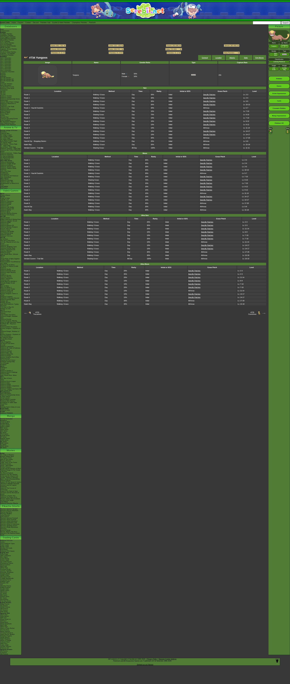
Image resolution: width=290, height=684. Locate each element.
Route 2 (27, 111)
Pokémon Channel (6, 351)
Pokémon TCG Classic (7, 551)
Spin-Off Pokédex (5, 78)
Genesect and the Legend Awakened (8, 485)
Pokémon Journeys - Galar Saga (10, 148)
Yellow (2, 380)
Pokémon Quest (5, 252)
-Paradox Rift (4, 583)
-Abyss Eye (3, 614)
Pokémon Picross (5, 275)
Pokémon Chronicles (6, 154)
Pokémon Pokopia (5, 203)
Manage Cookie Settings (168, 659)
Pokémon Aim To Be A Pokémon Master (10, 150)
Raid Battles (4, 549)
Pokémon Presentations (7, 109)
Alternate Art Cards (6, 548)
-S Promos (3, 652)
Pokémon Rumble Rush (7, 248)
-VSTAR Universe (5, 646)
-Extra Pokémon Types (7, 543)
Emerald (2, 345)
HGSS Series (4, 440)
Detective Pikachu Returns (8, 213)
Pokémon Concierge (6, 180)
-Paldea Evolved (5, 587)
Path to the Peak (5, 171)
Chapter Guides (5, 425)
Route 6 (27, 131)
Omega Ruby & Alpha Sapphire (10, 259)
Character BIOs (5, 422)
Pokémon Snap (5, 383)
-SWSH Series (4, 590)
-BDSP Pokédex (5, 47)
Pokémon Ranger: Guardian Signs (9, 317)
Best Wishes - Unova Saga (8, 144)
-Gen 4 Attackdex (5, 62)
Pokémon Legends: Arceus (8, 221)
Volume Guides (5, 426)
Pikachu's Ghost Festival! (8, 519)
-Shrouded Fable (5, 577)
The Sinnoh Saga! (5, 142)
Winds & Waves (5, 195)
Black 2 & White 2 (5, 287)
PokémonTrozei (5, 358)
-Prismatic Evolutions (6, 572)
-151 (1, 584)
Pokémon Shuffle (5, 269)
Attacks (232, 58)
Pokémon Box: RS (6, 352)
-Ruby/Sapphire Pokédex (8, 37)
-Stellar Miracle (5, 637)
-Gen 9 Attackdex (5, 70)
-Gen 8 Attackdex (5, 68)
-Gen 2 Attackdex (5, 59)
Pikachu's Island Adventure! (9, 521)
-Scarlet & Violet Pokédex (8, 52)
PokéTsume (4, 188)
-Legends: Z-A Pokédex (7, 53)
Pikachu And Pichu (6, 512)
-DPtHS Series (4, 596)
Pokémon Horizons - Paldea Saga (10, 153)
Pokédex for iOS (5, 308)
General (205, 58)
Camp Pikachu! (5, 515)
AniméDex (3, 132)
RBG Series (4, 428)
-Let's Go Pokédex (6, 44)
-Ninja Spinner (4, 616)
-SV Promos (4, 605)
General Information (6, 419)
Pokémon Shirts (5, 112)
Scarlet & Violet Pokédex (61, 22)
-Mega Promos (4, 604)
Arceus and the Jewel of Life (9, 476)
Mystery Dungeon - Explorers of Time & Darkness (10, 335)
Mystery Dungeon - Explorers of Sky (10, 329)
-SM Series (3, 592)
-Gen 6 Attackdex (5, 65)
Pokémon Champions (7, 201)
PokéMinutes (4, 173)
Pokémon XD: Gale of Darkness (10, 348)
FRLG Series (4, 434)
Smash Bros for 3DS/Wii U (8, 281)
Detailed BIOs (4, 423)
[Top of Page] (277, 661)
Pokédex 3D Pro (5, 302)
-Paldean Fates (5, 581)
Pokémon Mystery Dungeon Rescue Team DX (9, 227)
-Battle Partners (5, 631)
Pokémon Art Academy (7, 265)
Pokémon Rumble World (7, 271)
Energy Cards (4, 546)
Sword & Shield (5, 218)
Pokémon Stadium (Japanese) (9, 386)
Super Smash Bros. (6, 390)
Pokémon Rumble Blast (7, 299)
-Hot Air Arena (4, 630)
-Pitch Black (4, 557)
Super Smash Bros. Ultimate (9, 254)
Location (218, 58)
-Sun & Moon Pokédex (7, 43)
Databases (11, 26)
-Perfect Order (4, 560)
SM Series (3, 447)
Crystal (2, 369)
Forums (20, 22)
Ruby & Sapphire (5, 342)
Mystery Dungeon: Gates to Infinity (9, 294)
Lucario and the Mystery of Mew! (10, 468)
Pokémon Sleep (5, 212)
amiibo (2, 405)
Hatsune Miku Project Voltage (9, 102)
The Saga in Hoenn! (6, 139)
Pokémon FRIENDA (6, 413)
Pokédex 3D (4, 301)
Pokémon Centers (5, 97)
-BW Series (3, 595)
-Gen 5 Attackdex (5, 64)
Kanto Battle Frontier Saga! (8, 141)
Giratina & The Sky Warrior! (9, 474)
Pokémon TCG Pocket (7, 215)
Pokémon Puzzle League (8, 381)
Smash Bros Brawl (6, 339)
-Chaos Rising (4, 558)
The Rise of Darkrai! (6, 473)
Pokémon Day (4, 108)
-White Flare (4, 568)
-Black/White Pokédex (7, 40)
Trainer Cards (4, 545)
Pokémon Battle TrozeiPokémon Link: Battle (10, 262)
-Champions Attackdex (7, 71)
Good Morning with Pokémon (9, 176)
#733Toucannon (37, 313)
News (2, 29)
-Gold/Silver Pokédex (6, 35)
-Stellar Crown (4, 575)
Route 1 (27, 94)
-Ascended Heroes (6, 561)
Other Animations (5, 177)
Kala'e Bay (28, 144)
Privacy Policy (152, 659)
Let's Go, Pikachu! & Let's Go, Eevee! (9, 242)
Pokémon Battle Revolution (8, 327)
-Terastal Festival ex (6, 633)
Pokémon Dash (5, 349)
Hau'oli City (28, 206)
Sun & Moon (4, 239)
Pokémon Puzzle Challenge (8, 372)
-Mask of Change (5, 640)
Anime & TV (11, 127)
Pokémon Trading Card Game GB (10, 389)
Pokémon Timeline (6, 96)
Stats (246, 58)
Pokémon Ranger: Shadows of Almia (9, 332)
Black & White (4, 286)
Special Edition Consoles (8, 399)
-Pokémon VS (4, 648)
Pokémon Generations (7, 162)
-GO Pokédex (4, 50)
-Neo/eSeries (4, 599)
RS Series (3, 432)
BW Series (3, 441)
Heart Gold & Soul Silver (7, 315)
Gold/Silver (3, 367)
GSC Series (4, 431)
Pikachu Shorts (11, 506)
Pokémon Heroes (5, 464)
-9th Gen (3, 91)
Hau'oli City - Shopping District (35, 141)
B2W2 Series (4, 443)
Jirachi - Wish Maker (6, 465)
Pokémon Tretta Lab (6, 290)
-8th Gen (3, 93)
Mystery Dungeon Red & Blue (9, 357)
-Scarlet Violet (4, 589)
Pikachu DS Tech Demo (7, 360)
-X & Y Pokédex (5, 41)
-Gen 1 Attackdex (5, 58)
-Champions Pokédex (7, 55)
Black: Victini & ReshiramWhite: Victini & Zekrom (10, 479)
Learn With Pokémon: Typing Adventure (9, 304)
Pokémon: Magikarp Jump (8, 246)
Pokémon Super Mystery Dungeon (8, 273)
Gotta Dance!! (4, 516)
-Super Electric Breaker (7, 634)
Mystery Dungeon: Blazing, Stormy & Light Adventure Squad (10, 321)
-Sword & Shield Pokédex (8, 46)
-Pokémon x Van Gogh (7, 106)
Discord (36, 22)
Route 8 (27, 138)
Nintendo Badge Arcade (7, 283)
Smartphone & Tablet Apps (8, 402)
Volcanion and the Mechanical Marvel (9, 493)
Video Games (10, 190)
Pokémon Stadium (6, 387)
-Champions (4, 90)
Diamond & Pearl (5, 311)
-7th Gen (3, 94)
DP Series (3, 437)
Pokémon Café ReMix (7, 207)
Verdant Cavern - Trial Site (33, 148)
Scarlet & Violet (5, 198)
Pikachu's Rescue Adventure (9, 510)
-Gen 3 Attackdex (5, 61)
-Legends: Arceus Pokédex (8, 49)
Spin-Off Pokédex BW (7, 81)
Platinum (3, 313)
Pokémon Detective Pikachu (9, 503)
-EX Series (3, 598)
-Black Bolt (3, 566)
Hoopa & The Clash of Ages (9, 491)
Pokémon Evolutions (6, 165)
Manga (11, 416)
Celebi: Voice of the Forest (8, 462)
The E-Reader (4, 363)
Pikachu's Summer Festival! (9, 518)
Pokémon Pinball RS (6, 354)
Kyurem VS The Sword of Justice (10, 482)
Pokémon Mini (4, 374)
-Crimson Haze (5, 642)
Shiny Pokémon (5, 159)
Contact (28, 22)
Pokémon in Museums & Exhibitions (8, 104)
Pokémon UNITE (5, 210)
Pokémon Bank (5, 260)
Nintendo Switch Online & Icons (10, 407)
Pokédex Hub (45, 22)
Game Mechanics (5, 85)
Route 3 (27, 121)
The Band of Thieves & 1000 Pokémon (9, 267)
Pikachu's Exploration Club (8, 522)
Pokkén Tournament (6, 278)
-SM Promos (4, 608)
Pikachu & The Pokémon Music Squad (10, 534)
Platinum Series (5, 438)
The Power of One (6, 458)
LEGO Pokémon (5, 111)
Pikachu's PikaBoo (6, 513)
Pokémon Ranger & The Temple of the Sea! (10, 470)
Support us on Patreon (145, 664)
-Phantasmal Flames (6, 563)
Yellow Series (4, 429)
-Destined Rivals (5, 569)
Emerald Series (5, 435)
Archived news (4, 31)
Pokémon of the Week (7, 88)
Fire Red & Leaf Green (7, 343)
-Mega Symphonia (5, 624)
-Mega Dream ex (5, 619)
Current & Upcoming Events (9, 118)
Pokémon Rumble (5, 319)
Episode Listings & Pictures (8, 130)
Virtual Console (5, 398)
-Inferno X (3, 621)
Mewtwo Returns (5, 461)
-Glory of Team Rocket (7, 628)
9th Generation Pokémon (8, 121)
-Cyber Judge (4, 645)
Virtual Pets (3, 404)
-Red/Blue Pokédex (6, 34)
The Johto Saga (5, 138)
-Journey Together (5, 571)
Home (13, 22)
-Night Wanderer (5, 639)
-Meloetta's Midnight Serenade (9, 483)
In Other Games (5, 396)
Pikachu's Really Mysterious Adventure (9, 527)
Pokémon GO (4, 206)
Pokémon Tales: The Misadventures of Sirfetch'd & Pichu (9, 183)
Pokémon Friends (5, 204)
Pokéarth (92, 22)
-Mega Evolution (5, 565)
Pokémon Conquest (6, 296)
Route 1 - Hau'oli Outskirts (33, 108)
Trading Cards (11, 537)
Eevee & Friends (5, 530)
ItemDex (3, 73)
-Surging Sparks (5, 574)
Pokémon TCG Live (6, 236)
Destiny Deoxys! (5, 467)
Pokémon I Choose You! (7, 496)
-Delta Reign (4, 554)
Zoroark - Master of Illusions (9, 477)
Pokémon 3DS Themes (7, 401)
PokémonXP (4, 100)
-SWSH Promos (5, 607)
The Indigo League (6, 135)
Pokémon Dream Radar (7, 289)
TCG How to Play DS (7, 307)
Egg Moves (259, 58)
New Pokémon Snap (6, 233)
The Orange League (6, 136)
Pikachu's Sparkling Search (8, 525)
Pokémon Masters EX (7, 209)
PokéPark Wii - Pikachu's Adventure (8, 324)
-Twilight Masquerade (7, 578)
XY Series (3, 444)
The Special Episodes (7, 156)
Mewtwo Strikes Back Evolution (10, 499)
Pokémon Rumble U (6, 292)
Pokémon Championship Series (10, 99)
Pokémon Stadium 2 (6, 371)
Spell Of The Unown (6, 459)
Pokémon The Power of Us (8, 497)
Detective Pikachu (6, 251)
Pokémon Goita (5, 410)
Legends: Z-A (4, 200)
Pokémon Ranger (5, 355)
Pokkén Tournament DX (7, 249)
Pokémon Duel (4, 280)
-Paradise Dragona (6, 636)
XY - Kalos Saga (5, 145)
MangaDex (3, 420)
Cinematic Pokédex (6, 84)
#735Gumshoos (252, 313)
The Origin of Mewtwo (7, 455)
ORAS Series (4, 446)
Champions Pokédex (79, 22)
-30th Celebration (5, 555)
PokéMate (3, 364)
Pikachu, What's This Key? (8, 532)
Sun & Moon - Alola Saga (8, 147)
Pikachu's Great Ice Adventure (9, 524)
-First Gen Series (5, 601)
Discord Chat (4, 117)
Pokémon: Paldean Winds (8, 168)
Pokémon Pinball (5, 384)
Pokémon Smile (5, 230)
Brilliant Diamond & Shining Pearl (10, 219)
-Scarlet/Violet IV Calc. (7, 87)
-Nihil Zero (3, 617)
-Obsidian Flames (5, 586)
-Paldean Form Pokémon (8, 124)
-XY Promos (4, 610)
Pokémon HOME (5, 222)
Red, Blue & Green (6, 378)
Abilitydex (3, 76)
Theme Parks (4, 114)
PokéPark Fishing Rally (7, 361)
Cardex (2, 82)
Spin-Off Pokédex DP (7, 79)
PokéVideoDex (4, 174)
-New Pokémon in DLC (7, 123)
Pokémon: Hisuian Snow (8, 167)
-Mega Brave (4, 622)
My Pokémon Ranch (6, 337)
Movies (11, 450)
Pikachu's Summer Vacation (9, 509)
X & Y (2, 257)
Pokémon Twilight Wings (8, 163)
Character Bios (5, 133)
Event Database (5, 120)
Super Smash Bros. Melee (8, 375)
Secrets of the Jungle (7, 500)
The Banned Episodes (7, 157)
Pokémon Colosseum (7, 346)
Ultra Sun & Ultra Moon (7, 240)
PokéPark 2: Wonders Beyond (9, 298)
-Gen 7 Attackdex (5, 67)
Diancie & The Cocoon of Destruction (8, 488)
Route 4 (27, 128)
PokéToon (3, 170)
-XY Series (3, 593)
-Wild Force (3, 643)
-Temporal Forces (5, 580)
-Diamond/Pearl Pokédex (8, 38)
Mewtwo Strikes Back (7, 456)
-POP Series (4, 611)
